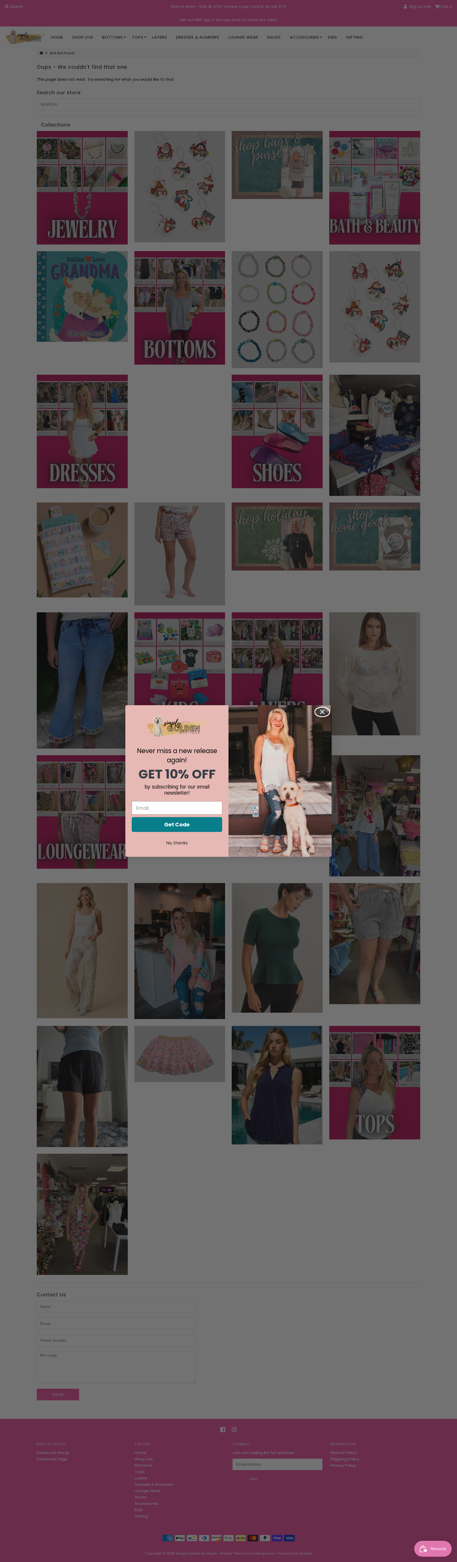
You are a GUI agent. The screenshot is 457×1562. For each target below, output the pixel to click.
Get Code (177, 824)
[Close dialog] (322, 712)
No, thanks (177, 843)
